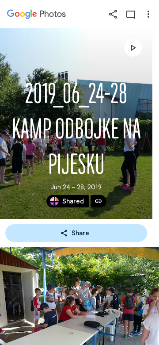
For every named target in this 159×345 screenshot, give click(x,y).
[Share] (113, 14)
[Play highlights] (133, 47)
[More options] (148, 14)
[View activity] (131, 14)
